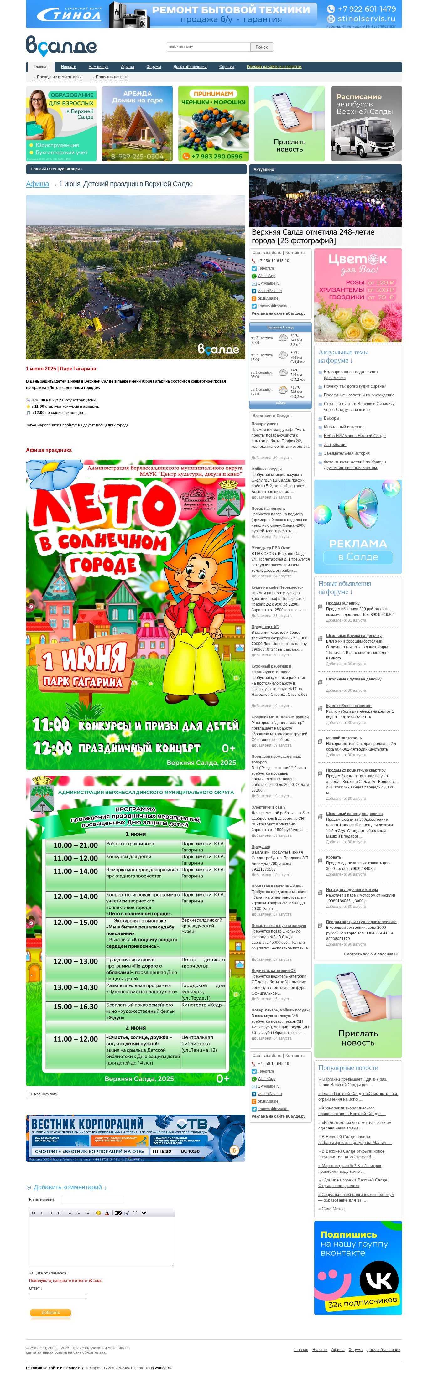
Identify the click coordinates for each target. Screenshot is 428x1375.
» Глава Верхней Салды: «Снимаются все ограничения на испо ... (358, 1096)
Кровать (333, 857)
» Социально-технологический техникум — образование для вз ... (356, 1197)
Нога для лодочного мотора (352, 889)
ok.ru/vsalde (268, 298)
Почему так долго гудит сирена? (355, 386)
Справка (226, 67)
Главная (41, 67)
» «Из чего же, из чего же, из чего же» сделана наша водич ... (354, 1125)
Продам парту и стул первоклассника (361, 922)
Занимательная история (347, 453)
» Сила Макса (331, 1209)
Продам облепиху (343, 603)
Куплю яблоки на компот (349, 706)
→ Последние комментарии (57, 77)
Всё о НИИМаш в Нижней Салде (355, 435)
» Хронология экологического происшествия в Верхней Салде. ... (352, 1111)
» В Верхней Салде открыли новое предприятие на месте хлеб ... (351, 1154)
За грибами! (335, 444)
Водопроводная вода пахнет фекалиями (351, 375)
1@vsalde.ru (269, 283)
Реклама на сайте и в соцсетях (274, 67)
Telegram (266, 268)
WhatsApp (266, 276)
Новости (68, 67)
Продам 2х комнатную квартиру (356, 770)
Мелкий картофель (344, 738)
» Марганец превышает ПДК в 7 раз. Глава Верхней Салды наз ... (352, 1082)
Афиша (127, 67)
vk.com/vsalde (270, 291)
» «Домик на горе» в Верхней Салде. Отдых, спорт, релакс (353, 1183)
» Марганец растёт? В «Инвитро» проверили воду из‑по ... (349, 1168)
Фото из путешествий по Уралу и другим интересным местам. (355, 465)
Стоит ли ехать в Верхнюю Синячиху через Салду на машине (359, 406)
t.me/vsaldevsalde (273, 306)
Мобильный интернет (344, 427)
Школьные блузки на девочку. (354, 635)
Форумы (154, 67)
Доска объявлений (190, 67)
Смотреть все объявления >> (371, 954)
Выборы (331, 418)
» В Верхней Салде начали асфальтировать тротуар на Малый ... (355, 1140)
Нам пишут (98, 67)
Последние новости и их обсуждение (359, 395)
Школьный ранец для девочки (354, 814)
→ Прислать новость (109, 77)
